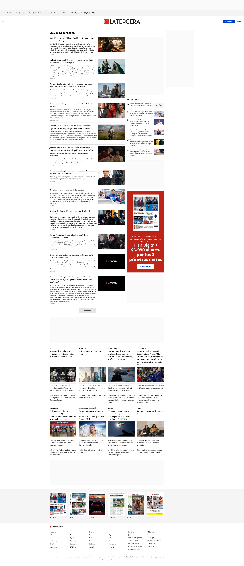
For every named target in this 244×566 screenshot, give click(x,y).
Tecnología (32, 13)
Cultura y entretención (88, 408)
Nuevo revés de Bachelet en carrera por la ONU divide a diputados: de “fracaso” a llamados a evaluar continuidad (141, 123)
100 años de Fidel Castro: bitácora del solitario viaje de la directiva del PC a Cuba (62, 354)
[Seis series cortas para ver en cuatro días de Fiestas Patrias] (111, 110)
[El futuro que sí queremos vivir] (92, 374)
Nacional (17, 13)
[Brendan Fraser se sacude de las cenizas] (111, 196)
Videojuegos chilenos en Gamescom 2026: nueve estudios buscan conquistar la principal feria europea (63, 415)
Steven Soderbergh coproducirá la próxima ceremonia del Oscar (68, 236)
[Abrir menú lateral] (3, 21)
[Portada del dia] (146, 230)
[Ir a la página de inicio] (122, 21)
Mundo (50, 13)
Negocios (24, 13)
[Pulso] (77, 515)
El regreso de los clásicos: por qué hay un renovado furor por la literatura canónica (91, 442)
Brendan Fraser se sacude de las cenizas (67, 190)
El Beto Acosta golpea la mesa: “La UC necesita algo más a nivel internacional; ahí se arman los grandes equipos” (149, 398)
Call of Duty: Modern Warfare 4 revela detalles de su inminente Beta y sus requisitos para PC (63, 452)
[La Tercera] (58, 515)
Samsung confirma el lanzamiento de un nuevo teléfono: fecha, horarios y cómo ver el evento (63, 442)
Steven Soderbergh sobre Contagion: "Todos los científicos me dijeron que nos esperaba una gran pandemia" (71, 279)
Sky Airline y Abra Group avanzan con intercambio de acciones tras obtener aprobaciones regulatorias (92, 388)
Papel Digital (85, 13)
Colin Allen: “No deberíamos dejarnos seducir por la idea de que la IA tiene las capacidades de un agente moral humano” (121, 398)
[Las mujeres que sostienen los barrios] (150, 429)
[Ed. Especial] (116, 515)
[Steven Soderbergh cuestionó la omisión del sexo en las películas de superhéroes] (111, 177)
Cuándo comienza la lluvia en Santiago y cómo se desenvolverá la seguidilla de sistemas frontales (120, 388)
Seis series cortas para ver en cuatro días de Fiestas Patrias (72, 105)
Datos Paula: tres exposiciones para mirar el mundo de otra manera (149, 451)
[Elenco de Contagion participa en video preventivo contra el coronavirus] (111, 261)
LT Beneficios (74, 13)
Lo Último (64, 13)
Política (9, 13)
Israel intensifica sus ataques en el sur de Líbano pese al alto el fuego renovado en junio (121, 452)
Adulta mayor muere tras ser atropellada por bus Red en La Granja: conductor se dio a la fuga (61, 388)
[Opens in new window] (97, 515)
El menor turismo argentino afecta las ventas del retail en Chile (92, 396)
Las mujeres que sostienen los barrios (150, 412)
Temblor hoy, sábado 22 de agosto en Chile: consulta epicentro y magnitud (141, 105)
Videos (56, 13)
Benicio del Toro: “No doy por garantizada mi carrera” (70, 212)
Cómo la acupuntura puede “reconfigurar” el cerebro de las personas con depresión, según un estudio (141, 153)
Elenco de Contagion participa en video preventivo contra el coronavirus (72, 256)
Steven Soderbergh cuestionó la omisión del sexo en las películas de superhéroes (73, 172)
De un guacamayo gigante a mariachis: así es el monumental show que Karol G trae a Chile (91, 415)
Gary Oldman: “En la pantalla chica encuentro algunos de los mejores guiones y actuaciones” (70, 127)
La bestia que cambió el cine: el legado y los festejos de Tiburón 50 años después (72, 61)
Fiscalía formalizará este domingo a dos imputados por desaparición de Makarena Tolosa (62, 397)
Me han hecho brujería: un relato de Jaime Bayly (91, 451)
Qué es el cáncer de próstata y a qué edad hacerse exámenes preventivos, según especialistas (141, 114)
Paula (139, 408)
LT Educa (94, 13)
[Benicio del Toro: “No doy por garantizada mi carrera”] (111, 217)
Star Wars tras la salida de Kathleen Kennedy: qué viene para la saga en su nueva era (72, 39)
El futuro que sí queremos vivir (90, 352)
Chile (52, 348)
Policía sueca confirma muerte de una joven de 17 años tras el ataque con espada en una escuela (120, 442)
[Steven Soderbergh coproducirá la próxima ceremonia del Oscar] (111, 241)
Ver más (87, 310)
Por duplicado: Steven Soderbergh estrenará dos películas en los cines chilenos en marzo (71, 85)
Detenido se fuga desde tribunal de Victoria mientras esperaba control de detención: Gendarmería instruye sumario (142, 143)
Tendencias (112, 348)
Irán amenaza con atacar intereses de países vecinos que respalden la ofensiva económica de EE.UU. (120, 415)
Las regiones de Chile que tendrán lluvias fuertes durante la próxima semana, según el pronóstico (120, 355)
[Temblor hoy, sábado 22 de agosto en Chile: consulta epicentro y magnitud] (159, 105)
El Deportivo (42, 13)
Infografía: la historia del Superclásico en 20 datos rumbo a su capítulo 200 (150, 387)
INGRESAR (239, 21)
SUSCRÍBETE (145, 267)
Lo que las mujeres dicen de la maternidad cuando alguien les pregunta (148, 442)
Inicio (3, 13)
